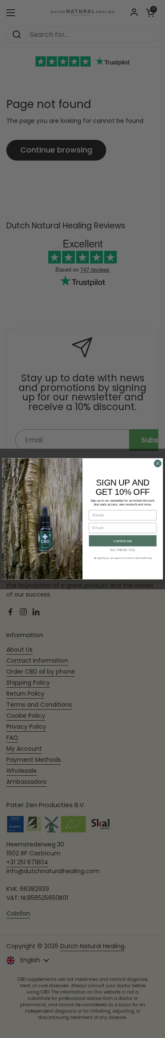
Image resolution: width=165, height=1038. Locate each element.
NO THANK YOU (122, 550)
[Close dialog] (157, 463)
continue (122, 540)
